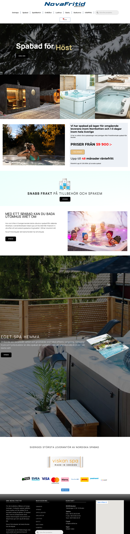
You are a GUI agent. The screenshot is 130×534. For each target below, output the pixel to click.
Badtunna (77, 12)
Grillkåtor (48, 12)
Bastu (67, 12)
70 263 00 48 (75, 514)
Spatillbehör (36, 12)
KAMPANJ (88, 12)
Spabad (25, 12)
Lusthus (59, 12)
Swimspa (15, 12)
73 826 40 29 (76, 518)
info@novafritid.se (71, 523)
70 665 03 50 (76, 516)
